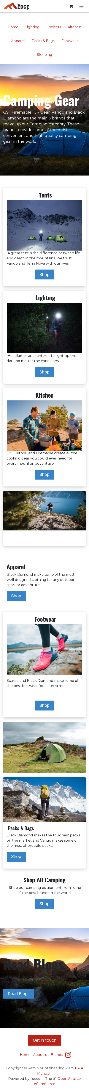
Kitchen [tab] (74, 27)
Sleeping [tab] (44, 55)
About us (41, 1055)
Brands (57, 1055)
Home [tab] (13, 27)
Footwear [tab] (69, 41)
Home (25, 1055)
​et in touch (44, 1040)
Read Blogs (19, 993)
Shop (44, 274)
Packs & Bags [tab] (43, 41)
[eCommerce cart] (71, 6)
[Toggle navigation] (81, 6)
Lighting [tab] (32, 27)
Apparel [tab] (18, 41)
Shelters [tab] (53, 27)
